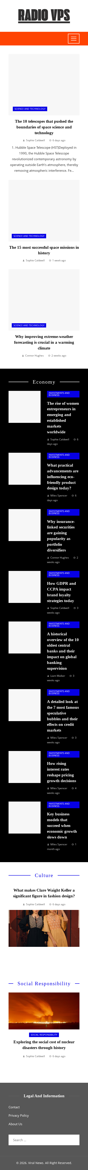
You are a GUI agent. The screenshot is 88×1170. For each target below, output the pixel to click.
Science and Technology (30, 108)
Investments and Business (59, 394)
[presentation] (12, 927)
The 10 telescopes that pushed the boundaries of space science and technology (44, 127)
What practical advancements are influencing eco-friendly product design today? (62, 476)
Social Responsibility (44, 1034)
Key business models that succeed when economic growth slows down (62, 825)
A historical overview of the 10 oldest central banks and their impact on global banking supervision (63, 651)
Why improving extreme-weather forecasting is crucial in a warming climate (44, 342)
